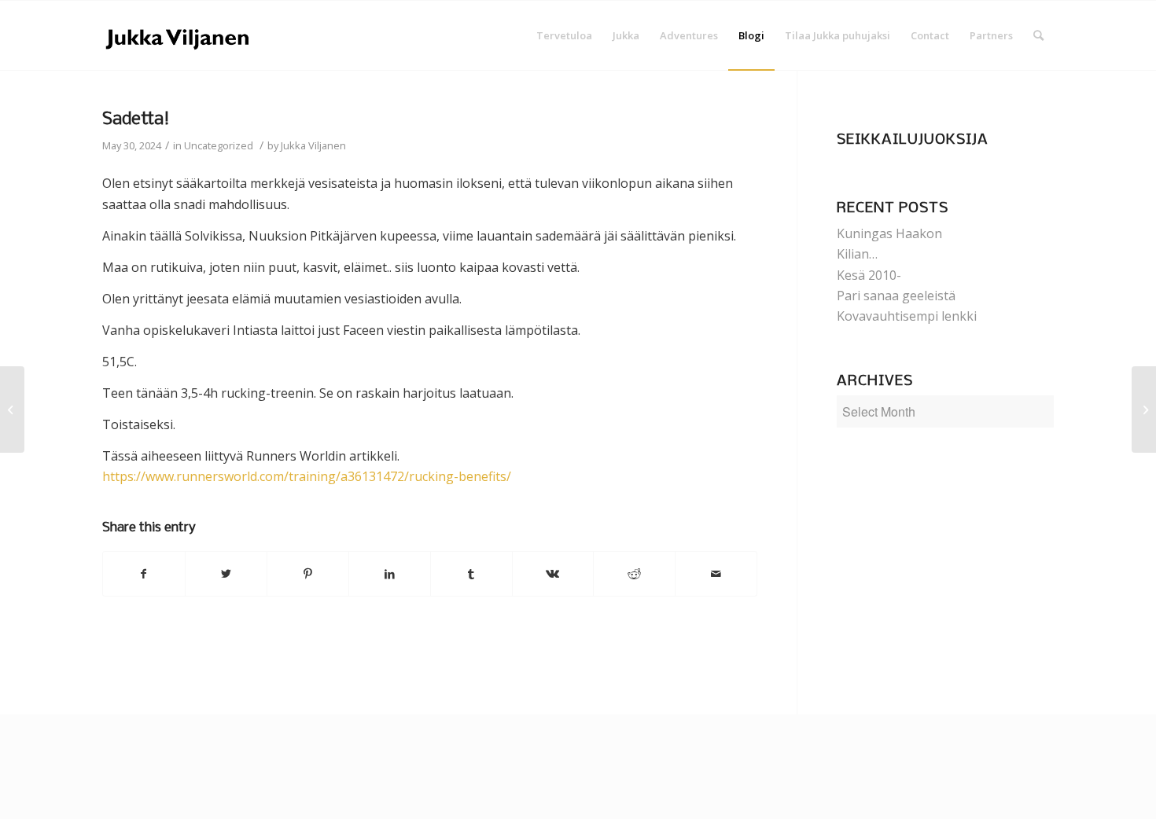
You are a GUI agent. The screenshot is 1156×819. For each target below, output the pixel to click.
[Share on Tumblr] (471, 574)
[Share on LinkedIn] (389, 574)
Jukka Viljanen (313, 145)
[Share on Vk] (553, 574)
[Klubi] (12, 409)
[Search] (1038, 35)
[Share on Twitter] (226, 574)
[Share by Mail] (716, 574)
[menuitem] (564, 35)
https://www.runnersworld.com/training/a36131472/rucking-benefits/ (306, 476)
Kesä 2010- (869, 275)
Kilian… (857, 254)
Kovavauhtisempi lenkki (907, 316)
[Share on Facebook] (144, 574)
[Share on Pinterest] (307, 574)
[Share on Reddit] (634, 574)
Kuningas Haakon (889, 233)
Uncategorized (218, 145)
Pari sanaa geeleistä (896, 295)
